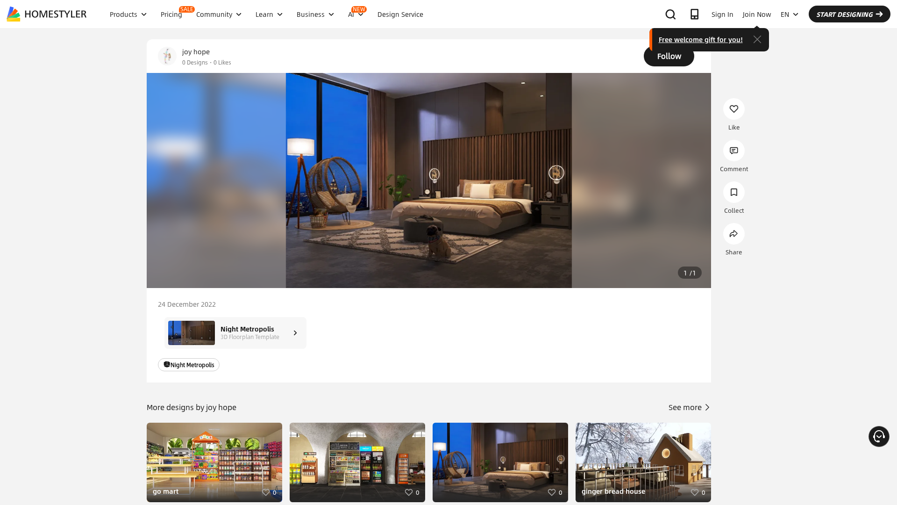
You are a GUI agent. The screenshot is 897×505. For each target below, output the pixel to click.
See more (686, 407)
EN (785, 14)
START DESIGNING (844, 14)
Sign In (722, 14)
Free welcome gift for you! (701, 39)
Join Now (757, 14)
